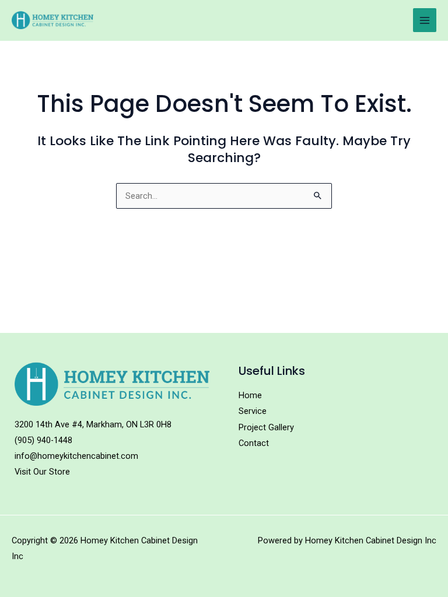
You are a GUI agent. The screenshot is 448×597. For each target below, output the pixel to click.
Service (253, 411)
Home (250, 395)
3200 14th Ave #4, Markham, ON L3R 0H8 (93, 424)
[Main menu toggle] (424, 19)
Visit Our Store (42, 471)
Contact (254, 443)
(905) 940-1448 (43, 440)
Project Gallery (266, 427)
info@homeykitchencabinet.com (76, 456)
